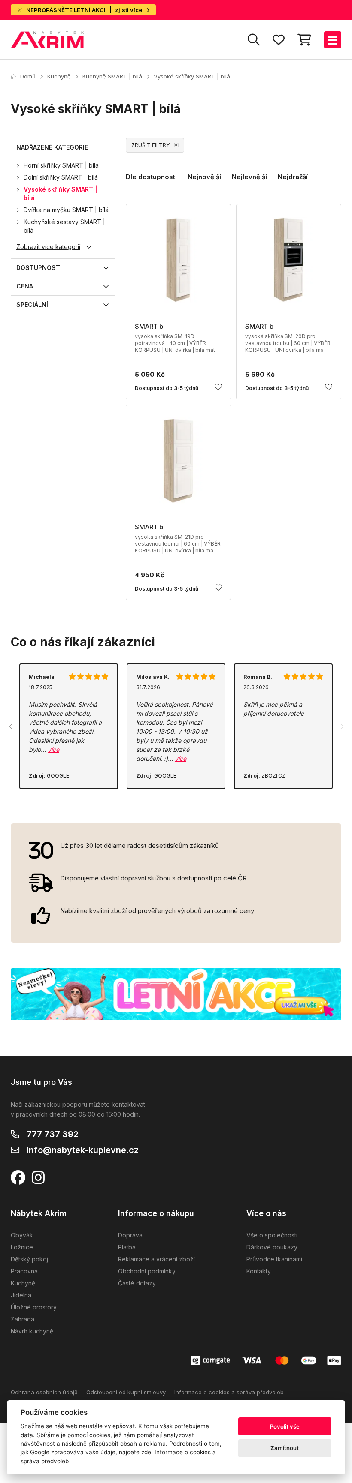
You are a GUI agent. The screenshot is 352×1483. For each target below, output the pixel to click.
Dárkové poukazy (271, 1247)
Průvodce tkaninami (274, 1259)
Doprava (130, 1235)
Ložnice (22, 1247)
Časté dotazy (137, 1283)
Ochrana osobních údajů (44, 1392)
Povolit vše (285, 1426)
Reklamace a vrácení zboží (156, 1259)
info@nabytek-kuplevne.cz (83, 1150)
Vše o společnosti (271, 1235)
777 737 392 (53, 1134)
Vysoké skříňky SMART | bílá (192, 76)
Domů (28, 76)
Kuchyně (59, 76)
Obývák (22, 1235)
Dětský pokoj (29, 1259)
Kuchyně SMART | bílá (112, 76)
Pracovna (24, 1271)
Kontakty (258, 1271)
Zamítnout (284, 1447)
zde (146, 1452)
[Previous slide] (10, 726)
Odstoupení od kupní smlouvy (126, 1392)
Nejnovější (204, 177)
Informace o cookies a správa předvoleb (229, 1392)
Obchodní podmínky (147, 1271)
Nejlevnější (249, 177)
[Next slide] (341, 726)
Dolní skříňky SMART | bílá (61, 177)
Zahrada (22, 1319)
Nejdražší (293, 177)
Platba (127, 1247)
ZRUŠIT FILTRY (150, 145)
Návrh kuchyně (32, 1331)
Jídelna (21, 1295)
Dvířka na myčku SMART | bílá (66, 209)
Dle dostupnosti (151, 177)
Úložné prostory (34, 1307)
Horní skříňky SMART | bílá (61, 165)
